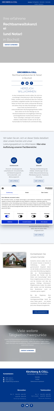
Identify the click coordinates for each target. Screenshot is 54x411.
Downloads (47, 2)
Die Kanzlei (42, 2)
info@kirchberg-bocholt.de (12, 381)
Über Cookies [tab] (44, 192)
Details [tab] (27, 192)
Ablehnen (10, 221)
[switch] (20, 216)
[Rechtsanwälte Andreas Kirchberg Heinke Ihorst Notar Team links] (44, 2)
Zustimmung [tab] (9, 192)
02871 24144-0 (8, 378)
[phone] (22, 83)
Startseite (30, 2)
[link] (35, 2)
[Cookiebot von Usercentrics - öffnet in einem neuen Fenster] (46, 188)
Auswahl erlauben (27, 221)
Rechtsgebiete (35, 2)
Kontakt (36, 4)
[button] (11, 45)
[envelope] (27, 83)
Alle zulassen (44, 221)
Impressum (40, 4)
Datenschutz (34, 381)
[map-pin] (31, 83)
